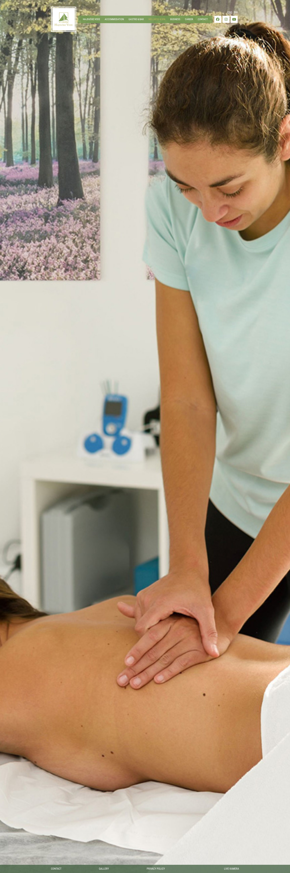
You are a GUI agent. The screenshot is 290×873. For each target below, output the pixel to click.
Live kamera (231, 868)
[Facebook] (217, 19)
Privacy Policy (156, 868)
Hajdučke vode (91, 19)
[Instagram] (226, 19)
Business (175, 19)
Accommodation (114, 19)
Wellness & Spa (156, 19)
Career (189, 19)
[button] (91, 19)
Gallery (104, 868)
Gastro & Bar (136, 19)
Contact (203, 19)
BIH (236, 12)
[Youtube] (234, 19)
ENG (230, 12)
